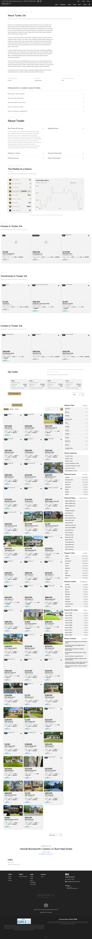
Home (9, 876)
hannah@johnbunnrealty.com (46, 854)
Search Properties (23, 876)
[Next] (83, 394)
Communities (62, 4)
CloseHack (49, 912)
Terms (31, 878)
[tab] (6, 409)
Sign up (83, 1)
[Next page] (61, 835)
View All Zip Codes (13, 393)
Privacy (31, 876)
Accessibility (33, 882)
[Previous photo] (63, 242)
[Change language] (78, 1)
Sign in (88, 1)
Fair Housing (33, 884)
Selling (74, 4)
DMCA (31, 880)
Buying (69, 4)
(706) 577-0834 (46, 852)
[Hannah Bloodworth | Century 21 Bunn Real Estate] (46, 897)
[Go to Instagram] (40, 1)
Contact (85, 4)
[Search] (61, 409)
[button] (20, 191)
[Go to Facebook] (38, 1)
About (79, 4)
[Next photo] (89, 242)
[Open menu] (89, 4)
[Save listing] (88, 236)
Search (56, 4)
